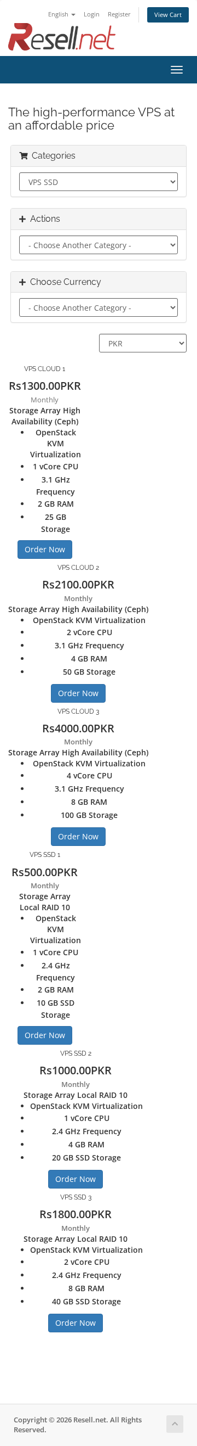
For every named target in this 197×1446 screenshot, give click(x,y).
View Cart (168, 14)
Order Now (45, 549)
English (59, 14)
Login (92, 14)
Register (119, 14)
